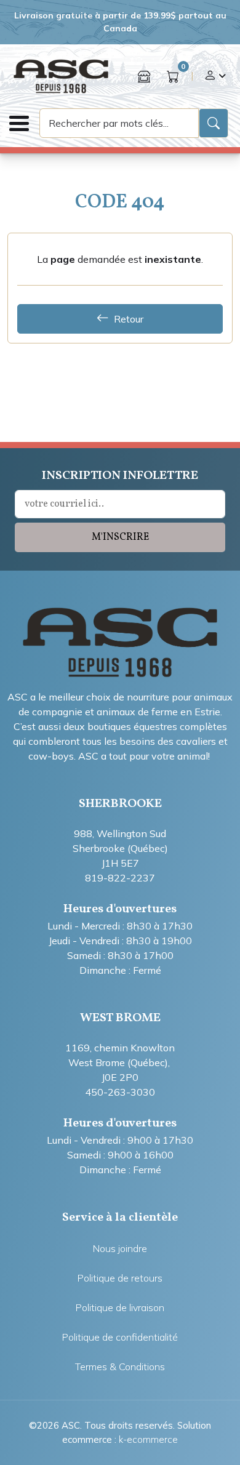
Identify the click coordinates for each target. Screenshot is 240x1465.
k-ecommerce (148, 1439)
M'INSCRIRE (120, 537)
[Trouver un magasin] (144, 76)
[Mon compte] (215, 76)
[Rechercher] (213, 123)
